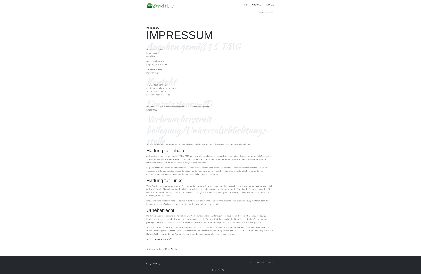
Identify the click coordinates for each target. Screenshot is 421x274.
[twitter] (215, 270)
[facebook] (212, 270)
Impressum (161, 264)
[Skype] (223, 270)
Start (244, 5)
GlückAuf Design (171, 249)
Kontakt (270, 5)
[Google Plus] (219, 270)
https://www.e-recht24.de (164, 239)
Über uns (256, 5)
